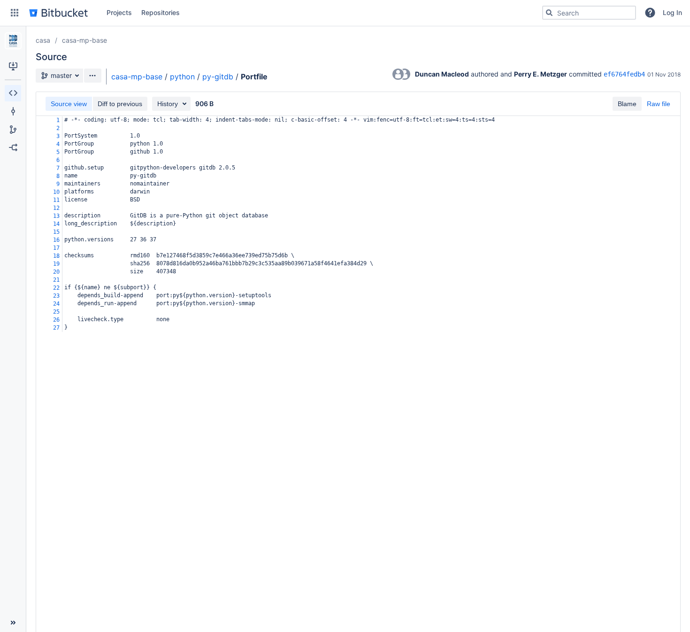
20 (56, 272)
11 (56, 200)
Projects (119, 12)
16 (56, 240)
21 (56, 280)
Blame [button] (627, 104)
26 (56, 319)
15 (56, 232)
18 (56, 256)
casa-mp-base (84, 40)
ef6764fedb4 (624, 74)
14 (56, 224)
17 (56, 248)
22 (56, 288)
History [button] (167, 104)
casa (43, 40)
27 (56, 327)
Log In (672, 12)
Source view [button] (69, 104)
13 (56, 216)
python (182, 76)
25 (56, 311)
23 (56, 296)
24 (56, 304)
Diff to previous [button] (120, 104)
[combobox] (589, 13)
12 (56, 208)
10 (56, 192)
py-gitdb (217, 76)
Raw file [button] (658, 104)
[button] (14, 12)
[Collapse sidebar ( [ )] (13, 623)
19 (56, 264)
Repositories (160, 12)
